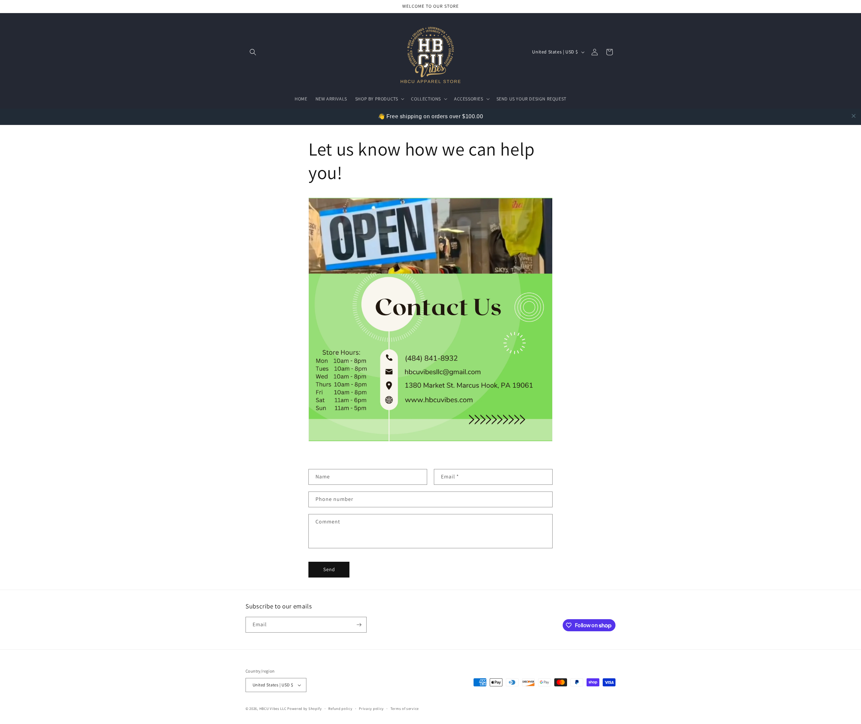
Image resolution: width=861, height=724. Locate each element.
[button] (253, 52)
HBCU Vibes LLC (273, 708)
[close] (854, 116)
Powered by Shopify (304, 708)
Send (329, 569)
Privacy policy (371, 708)
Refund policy (340, 708)
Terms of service (404, 708)
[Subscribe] (358, 625)
